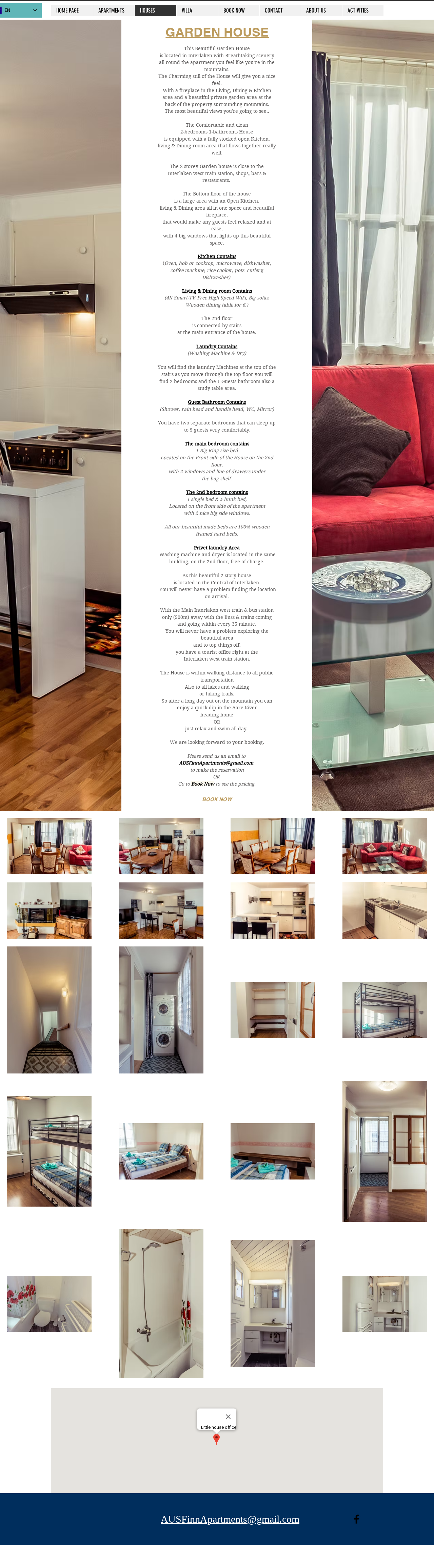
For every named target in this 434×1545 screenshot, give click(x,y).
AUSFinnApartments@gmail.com (216, 763)
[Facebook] (356, 1519)
